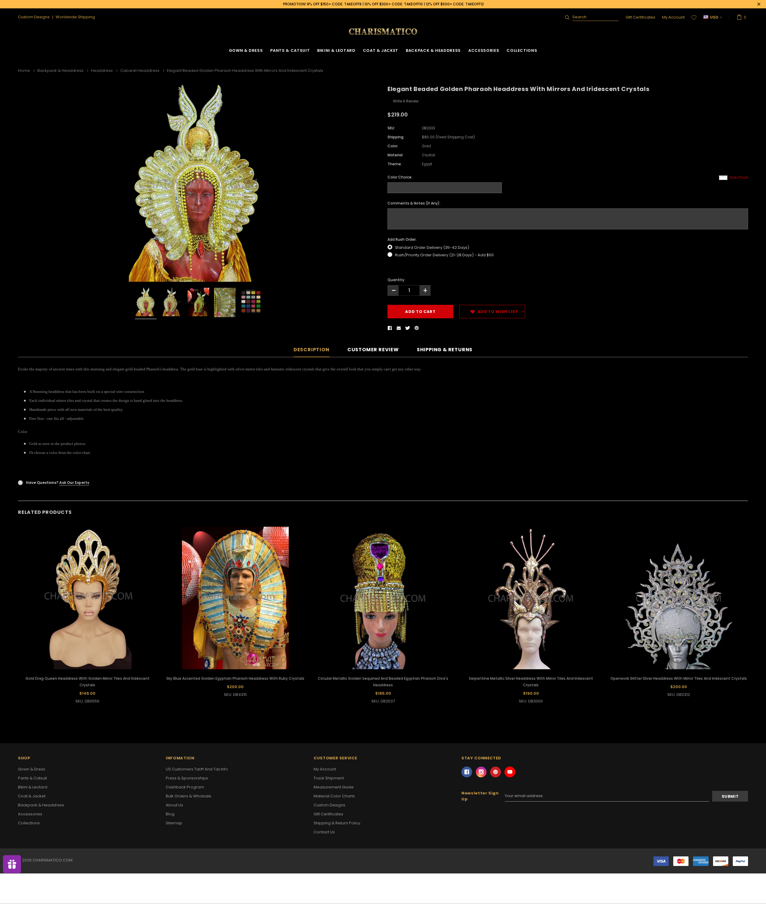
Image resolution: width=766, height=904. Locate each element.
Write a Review (406, 101)
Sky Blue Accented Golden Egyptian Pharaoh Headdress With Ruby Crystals (235, 678)
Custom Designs (329, 805)
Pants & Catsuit (290, 50)
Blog (170, 814)
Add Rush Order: (402, 239)
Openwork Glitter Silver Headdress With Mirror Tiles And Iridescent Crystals (678, 678)
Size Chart (738, 177)
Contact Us (324, 832)
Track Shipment (329, 778)
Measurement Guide (334, 787)
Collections (522, 50)
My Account (673, 17)
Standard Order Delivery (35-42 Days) (432, 247)
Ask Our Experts (74, 482)
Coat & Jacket (380, 50)
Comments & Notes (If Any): (413, 203)
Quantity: (396, 279)
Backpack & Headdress (433, 50)
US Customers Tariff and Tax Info (197, 769)
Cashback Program (185, 787)
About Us (174, 805)
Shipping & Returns (444, 350)
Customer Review (373, 350)
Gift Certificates (640, 17)
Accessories (483, 50)
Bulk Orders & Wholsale (188, 796)
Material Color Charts (334, 796)
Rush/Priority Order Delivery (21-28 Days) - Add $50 (444, 255)
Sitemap (174, 823)
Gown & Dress (246, 50)
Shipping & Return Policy (337, 823)
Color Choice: (399, 177)
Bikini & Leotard (336, 50)
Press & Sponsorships (187, 778)
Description (311, 350)
